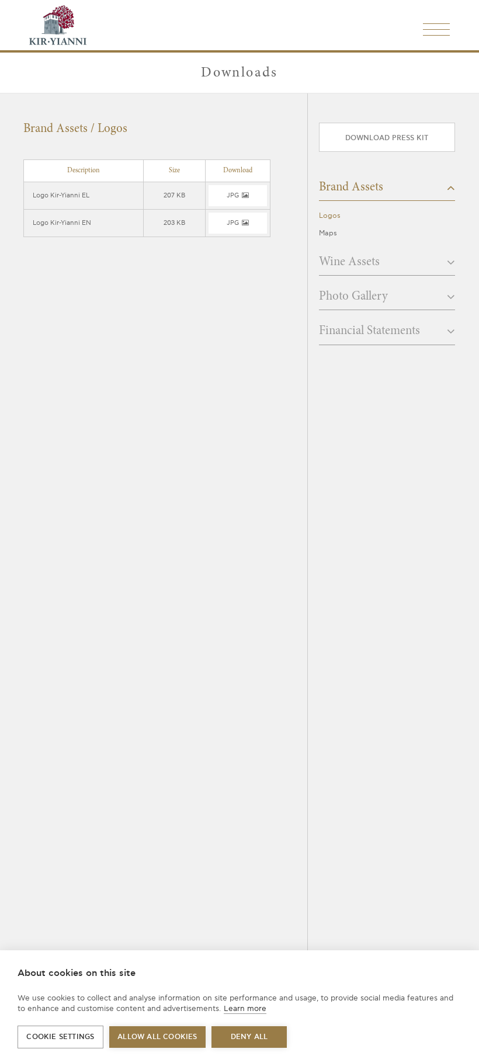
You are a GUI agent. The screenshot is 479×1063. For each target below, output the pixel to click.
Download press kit (386, 138)
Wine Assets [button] (351, 262)
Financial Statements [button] (371, 331)
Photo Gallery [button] (355, 297)
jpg (233, 195)
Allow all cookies (157, 1037)
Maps (328, 233)
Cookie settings (60, 1037)
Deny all (249, 1037)
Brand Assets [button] (352, 188)
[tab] (387, 191)
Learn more (245, 1008)
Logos (330, 215)
